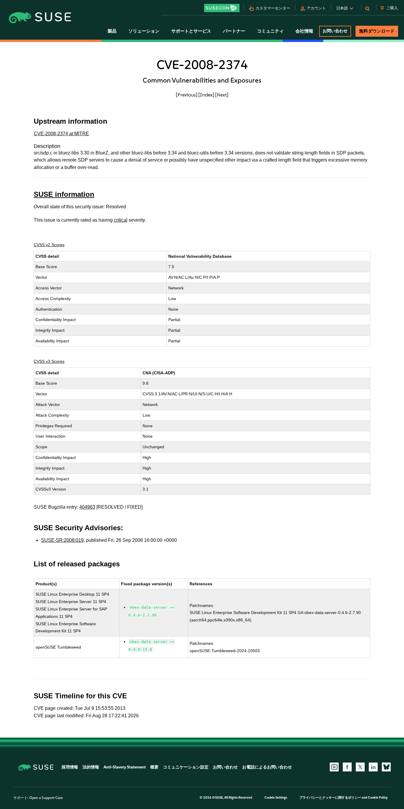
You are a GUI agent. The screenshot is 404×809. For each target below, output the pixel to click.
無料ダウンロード (377, 31)
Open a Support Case (46, 798)
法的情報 (91, 767)
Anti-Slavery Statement (125, 767)
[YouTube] (334, 767)
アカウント (316, 8)
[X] (360, 767)
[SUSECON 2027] (222, 8)
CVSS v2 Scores (49, 244)
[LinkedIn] (373, 767)
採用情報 (70, 767)
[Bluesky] (386, 767)
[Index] (206, 95)
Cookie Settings (275, 798)
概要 (154, 767)
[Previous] (186, 95)
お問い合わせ (335, 30)
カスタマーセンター (273, 8)
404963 (87, 507)
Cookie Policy (378, 798)
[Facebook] (347, 767)
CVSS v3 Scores (49, 361)
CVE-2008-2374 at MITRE (61, 133)
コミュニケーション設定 (186, 767)
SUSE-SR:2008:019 (62, 540)
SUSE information (64, 194)
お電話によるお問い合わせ (267, 767)
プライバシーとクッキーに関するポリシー (330, 798)
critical (120, 220)
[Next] (221, 95)
